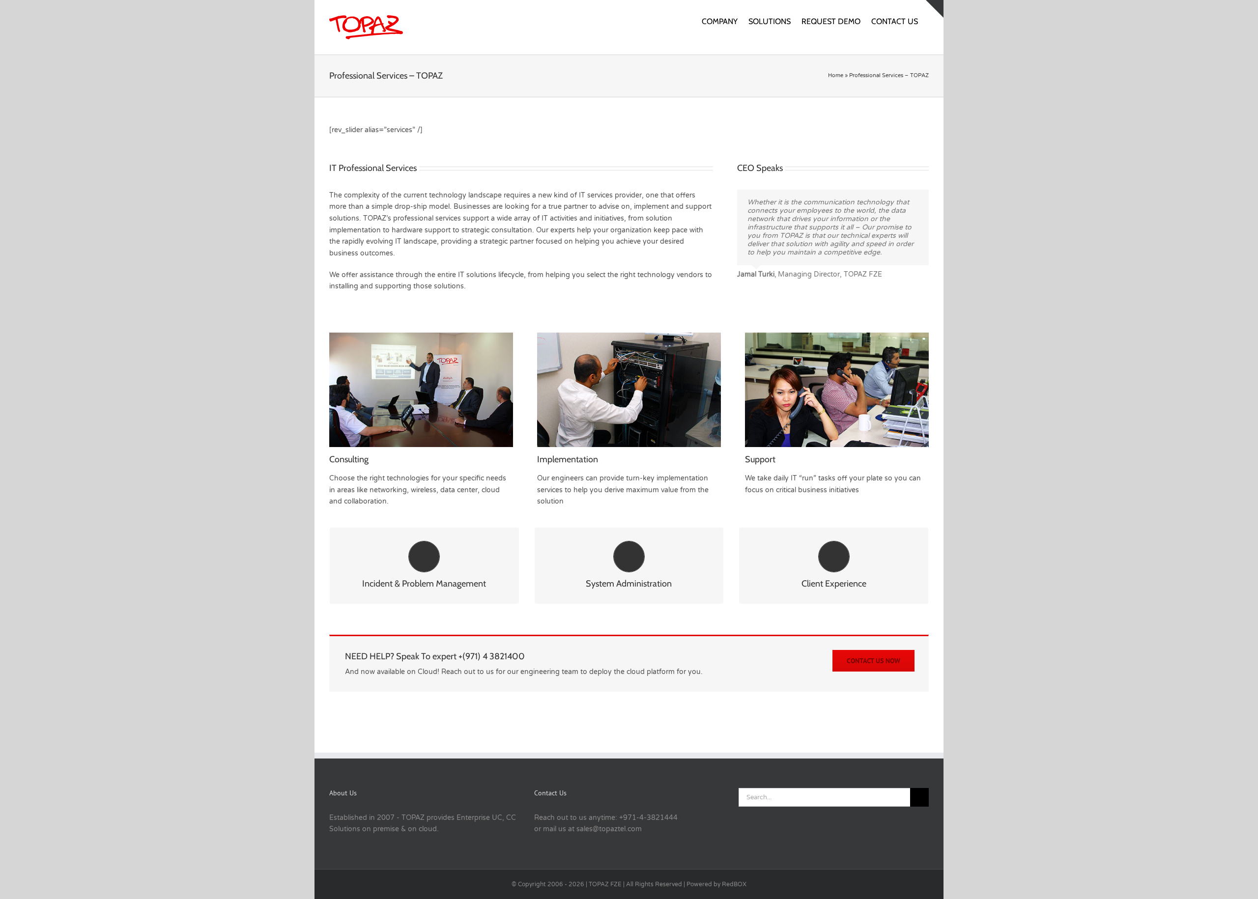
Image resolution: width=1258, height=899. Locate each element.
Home (835, 75)
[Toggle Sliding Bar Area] (935, 9)
